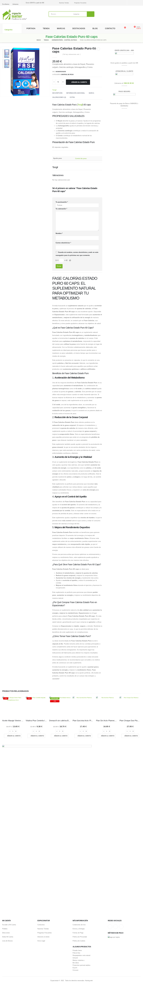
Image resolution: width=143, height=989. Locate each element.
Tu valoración (61, 209)
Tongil (54, 90)
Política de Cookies (79, 941)
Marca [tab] (91, 93)
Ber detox (76, 963)
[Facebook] (139, 2)
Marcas (61, 28)
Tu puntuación (62, 202)
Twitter (115, 926)
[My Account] (129, 28)
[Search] (90, 14)
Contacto (110, 28)
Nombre (59, 233)
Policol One (76, 953)
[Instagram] (131, 2)
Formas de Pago (78, 933)
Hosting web (89, 980)
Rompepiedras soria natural (81, 955)
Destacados (78, 28)
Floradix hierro (77, 950)
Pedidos (4, 929)
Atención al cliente (43, 937)
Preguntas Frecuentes (80, 2)
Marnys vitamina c (79, 960)
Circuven (75, 970)
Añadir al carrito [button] (13, 736)
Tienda (46, 28)
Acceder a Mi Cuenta (9, 925)
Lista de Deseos (7, 941)
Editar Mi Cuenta (7, 937)
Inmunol (75, 958)
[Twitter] (135, 2)
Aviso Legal (41, 941)
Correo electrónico (63, 243)
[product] (83, 707)
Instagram (110, 926)
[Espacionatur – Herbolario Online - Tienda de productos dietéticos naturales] (14, 14)
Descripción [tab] (57, 93)
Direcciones (6, 933)
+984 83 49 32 (128, 83)
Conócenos (41, 925)
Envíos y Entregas (79, 929)
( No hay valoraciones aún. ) (71, 54)
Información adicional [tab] (75, 93)
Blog (95, 28)
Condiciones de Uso (79, 925)
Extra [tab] (72, 97)
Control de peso (67, 74)
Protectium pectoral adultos (81, 965)
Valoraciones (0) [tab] (59, 97)
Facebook (121, 926)
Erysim (75, 968)
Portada (30, 28)
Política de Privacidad (80, 937)
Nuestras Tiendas (64, 2)
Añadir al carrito (79, 82)
